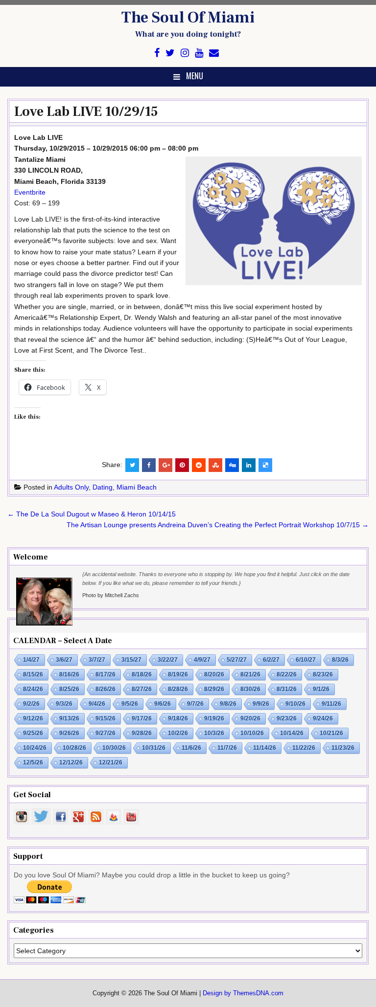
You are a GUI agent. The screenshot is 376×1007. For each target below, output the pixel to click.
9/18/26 (178, 718)
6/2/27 (271, 659)
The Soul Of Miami (188, 17)
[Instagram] (185, 53)
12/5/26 (33, 762)
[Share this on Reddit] (199, 465)
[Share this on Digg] (232, 465)
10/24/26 (35, 747)
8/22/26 (287, 674)
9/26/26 (69, 733)
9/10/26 (295, 703)
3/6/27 (64, 659)
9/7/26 (195, 703)
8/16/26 (69, 674)
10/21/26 (331, 733)
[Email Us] (214, 53)
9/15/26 (105, 718)
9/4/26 (97, 703)
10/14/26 (292, 733)
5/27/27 (237, 659)
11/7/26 (227, 747)
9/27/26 (105, 733)
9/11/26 (331, 703)
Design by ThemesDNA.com (243, 993)
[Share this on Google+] (165, 465)
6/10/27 (306, 659)
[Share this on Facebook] (149, 465)
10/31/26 (153, 747)
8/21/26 (250, 674)
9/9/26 (261, 703)
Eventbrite (30, 192)
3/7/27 (97, 659)
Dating (103, 487)
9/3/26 (64, 703)
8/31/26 (287, 689)
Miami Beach (137, 487)
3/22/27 (168, 659)
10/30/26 (114, 747)
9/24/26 (323, 718)
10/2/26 (178, 733)
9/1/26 (321, 689)
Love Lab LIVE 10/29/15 (86, 111)
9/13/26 (69, 718)
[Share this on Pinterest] (182, 465)
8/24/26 (33, 689)
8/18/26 (142, 674)
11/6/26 (191, 747)
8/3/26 (340, 659)
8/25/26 (69, 689)
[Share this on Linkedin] (249, 465)
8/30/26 (250, 689)
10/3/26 (214, 733)
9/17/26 (142, 718)
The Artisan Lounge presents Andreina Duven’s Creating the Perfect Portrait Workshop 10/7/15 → (218, 525)
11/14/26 (264, 747)
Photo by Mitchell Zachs (110, 595)
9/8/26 (228, 703)
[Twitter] (170, 53)
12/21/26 (110, 762)
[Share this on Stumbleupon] (215, 465)
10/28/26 (74, 747)
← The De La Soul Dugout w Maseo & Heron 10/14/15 (91, 514)
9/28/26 (142, 733)
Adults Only (71, 487)
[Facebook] (157, 53)
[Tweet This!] (132, 465)
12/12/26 (71, 762)
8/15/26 (33, 674)
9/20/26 (250, 718)
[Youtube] (199, 53)
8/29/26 (214, 689)
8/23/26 (323, 674)
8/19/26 (178, 674)
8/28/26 (178, 689)
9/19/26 (214, 718)
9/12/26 (33, 718)
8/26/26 (105, 689)
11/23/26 (342, 747)
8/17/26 (105, 674)
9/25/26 (33, 733)
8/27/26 (142, 689)
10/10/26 (252, 733)
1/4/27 (31, 659)
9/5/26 (129, 703)
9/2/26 (31, 703)
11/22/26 (303, 747)
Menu (194, 76)
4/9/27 (202, 659)
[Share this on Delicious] (265, 465)
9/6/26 (162, 703)
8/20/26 (214, 674)
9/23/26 (287, 718)
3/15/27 (131, 659)
